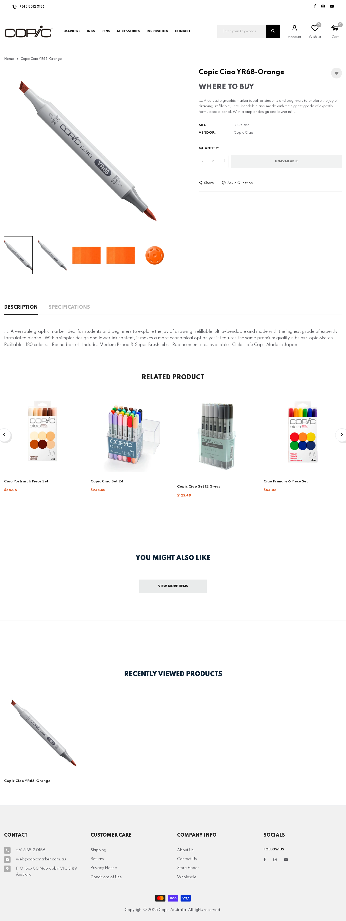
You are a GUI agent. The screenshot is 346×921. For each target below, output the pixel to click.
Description (21, 307)
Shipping (98, 850)
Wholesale (187, 877)
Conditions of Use (106, 877)
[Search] (273, 31)
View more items (173, 586)
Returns (97, 859)
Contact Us (187, 859)
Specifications (69, 307)
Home (9, 59)
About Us (185, 850)
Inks (91, 31)
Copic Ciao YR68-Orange (27, 781)
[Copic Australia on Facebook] (315, 6)
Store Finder (188, 868)
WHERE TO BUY (226, 87)
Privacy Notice (104, 868)
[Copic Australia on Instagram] (323, 6)
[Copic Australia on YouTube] (332, 6)
